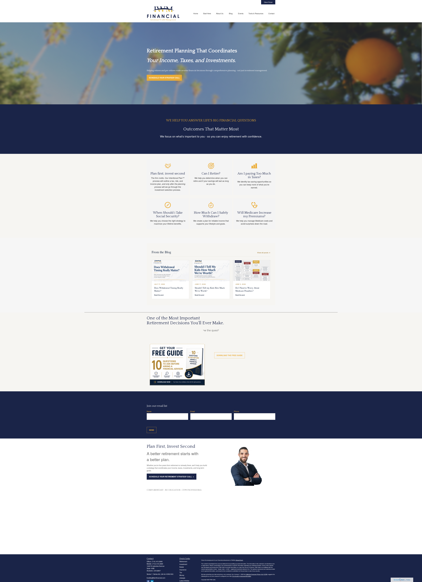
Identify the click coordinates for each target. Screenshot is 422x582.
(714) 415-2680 (157, 561)
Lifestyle (182, 578)
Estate (181, 567)
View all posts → (263, 253)
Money (181, 575)
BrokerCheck (239, 560)
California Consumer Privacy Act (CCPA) (256, 574)
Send (151, 430)
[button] (195, 13)
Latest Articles (184, 581)
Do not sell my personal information (241, 576)
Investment (183, 564)
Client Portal (268, 2)
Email (192, 411)
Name (149, 411)
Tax (180, 572)
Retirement (183, 561)
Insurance (182, 570)
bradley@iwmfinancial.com (156, 578)
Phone (236, 411)
